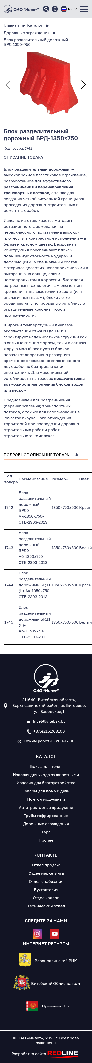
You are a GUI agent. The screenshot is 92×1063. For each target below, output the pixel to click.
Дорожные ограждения (46, 823)
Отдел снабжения (46, 881)
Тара (46, 831)
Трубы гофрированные (46, 815)
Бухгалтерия (46, 889)
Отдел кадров (46, 897)
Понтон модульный (46, 799)
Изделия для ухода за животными (46, 774)
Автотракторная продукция (46, 807)
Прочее (46, 840)
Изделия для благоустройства (46, 782)
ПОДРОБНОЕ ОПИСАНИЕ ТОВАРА (36, 454)
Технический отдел (46, 905)
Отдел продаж (46, 864)
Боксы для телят (46, 766)
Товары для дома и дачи (46, 790)
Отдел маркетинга (46, 873)
